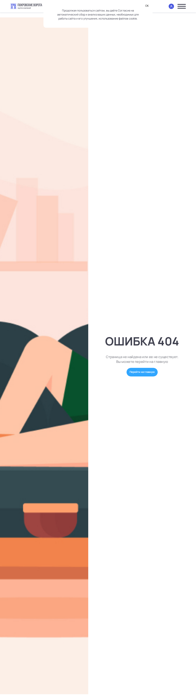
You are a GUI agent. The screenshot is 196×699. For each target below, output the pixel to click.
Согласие (124, 10)
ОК (147, 5)
